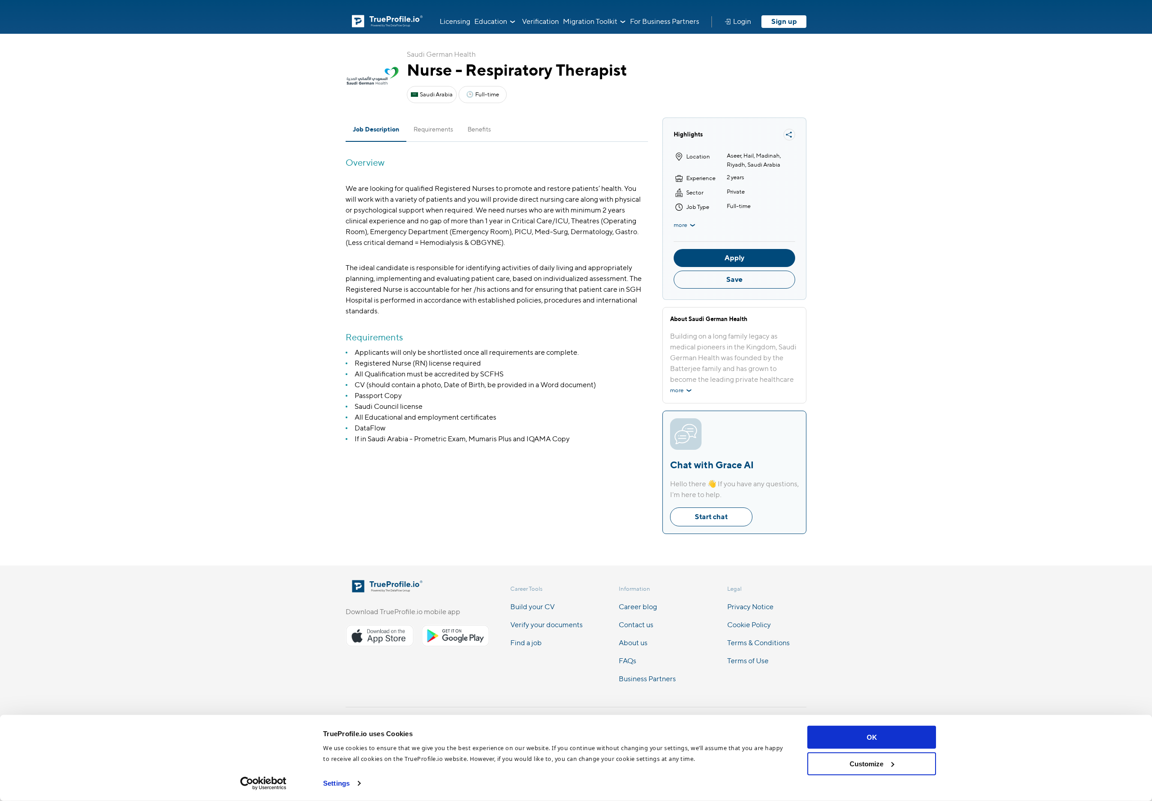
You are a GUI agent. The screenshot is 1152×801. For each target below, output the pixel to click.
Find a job (526, 642)
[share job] (789, 134)
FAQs (627, 660)
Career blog (638, 606)
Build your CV (532, 606)
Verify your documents (546, 624)
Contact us (636, 624)
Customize (866, 763)
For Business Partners (664, 21)
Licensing (455, 21)
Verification (540, 21)
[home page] (387, 589)
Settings (336, 783)
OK (872, 737)
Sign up (784, 21)
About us (633, 642)
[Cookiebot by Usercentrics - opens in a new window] (263, 783)
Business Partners (647, 678)
